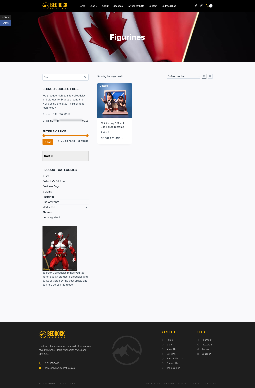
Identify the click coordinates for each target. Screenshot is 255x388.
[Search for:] (65, 77)
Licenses (118, 5)
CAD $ (7, 22)
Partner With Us (135, 5)
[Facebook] (196, 6)
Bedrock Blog (169, 5)
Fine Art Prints (50, 202)
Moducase (48, 207)
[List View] (210, 76)
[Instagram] (202, 6)
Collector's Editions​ (53, 181)
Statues (47, 212)
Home (82, 5)
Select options (110, 138)
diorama (47, 191)
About (105, 5)
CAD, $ (48, 156)
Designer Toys (51, 186)
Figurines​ (48, 196)
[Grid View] (204, 76)
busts (45, 176)
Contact (152, 5)
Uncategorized (51, 217)
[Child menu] (86, 207)
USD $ (7, 17)
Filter (48, 141)
